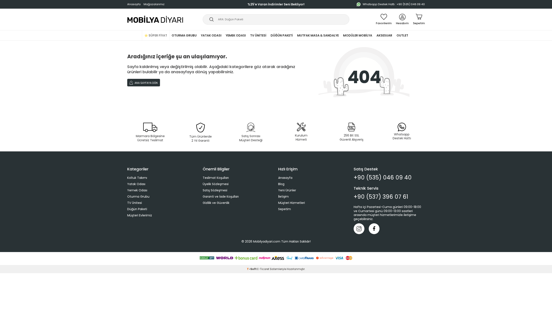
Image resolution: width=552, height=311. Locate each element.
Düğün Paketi (282, 35)
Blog (281, 184)
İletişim (283, 196)
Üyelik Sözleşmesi (216, 184)
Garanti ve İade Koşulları (221, 196)
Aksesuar (384, 35)
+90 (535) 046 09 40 (383, 177)
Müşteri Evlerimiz (139, 215)
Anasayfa (134, 4)
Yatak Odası (211, 35)
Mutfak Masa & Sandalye (318, 35)
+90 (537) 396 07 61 (381, 197)
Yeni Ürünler (287, 190)
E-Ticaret (263, 269)
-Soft (252, 269)
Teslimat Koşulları (216, 178)
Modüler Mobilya (357, 35)
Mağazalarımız (154, 4)
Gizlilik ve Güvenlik (216, 203)
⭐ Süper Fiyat (155, 35)
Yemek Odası (236, 35)
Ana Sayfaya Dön (146, 83)
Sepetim (284, 209)
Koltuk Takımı (137, 178)
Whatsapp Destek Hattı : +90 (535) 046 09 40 (394, 4)
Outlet (402, 35)
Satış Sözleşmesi (215, 190)
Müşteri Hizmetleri (291, 203)
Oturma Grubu (184, 35)
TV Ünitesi (258, 35)
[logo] (155, 19)
